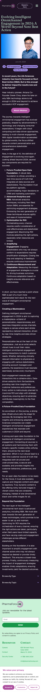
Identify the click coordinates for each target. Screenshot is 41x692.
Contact (5, 652)
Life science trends (30, 66)
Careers (5, 648)
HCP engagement (13, 66)
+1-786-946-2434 (27, 657)
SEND (20, 625)
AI (4, 66)
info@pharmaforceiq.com (29, 661)
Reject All (34, 687)
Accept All (8, 687)
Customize (21, 687)
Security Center (7, 656)
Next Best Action (20, 70)
